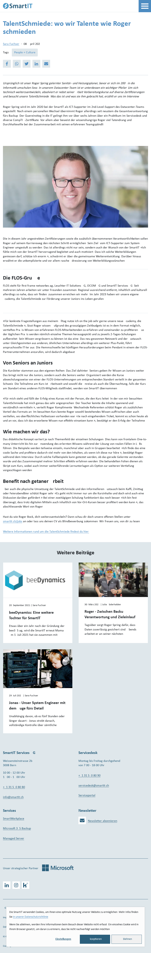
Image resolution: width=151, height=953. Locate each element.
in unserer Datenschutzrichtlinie (30, 916)
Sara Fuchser (11, 44)
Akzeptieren (95, 939)
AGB (5, 908)
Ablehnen (127, 939)
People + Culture (24, 52)
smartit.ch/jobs (12, 521)
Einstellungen (63, 939)
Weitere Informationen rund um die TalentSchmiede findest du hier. (46, 531)
